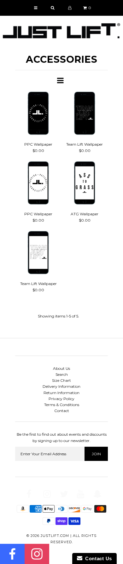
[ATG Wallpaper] (84, 184)
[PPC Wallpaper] (38, 114)
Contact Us (97, 558)
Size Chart (61, 380)
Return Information (61, 392)
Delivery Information (61, 386)
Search (62, 374)
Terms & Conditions (61, 404)
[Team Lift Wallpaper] (84, 114)
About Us (61, 368)
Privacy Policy (61, 398)
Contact (61, 410)
